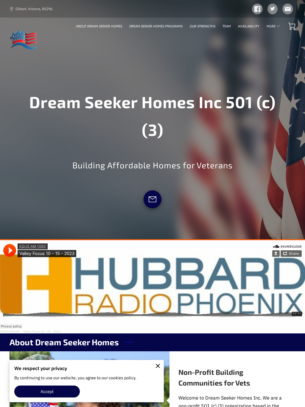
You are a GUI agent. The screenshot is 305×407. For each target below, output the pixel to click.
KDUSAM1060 (10, 331)
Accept (47, 391)
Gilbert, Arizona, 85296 (33, 9)
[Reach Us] (152, 199)
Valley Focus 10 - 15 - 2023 (41, 331)
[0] (291, 26)
